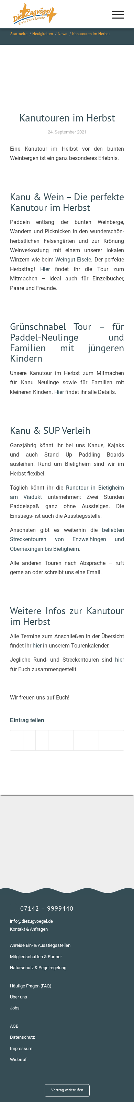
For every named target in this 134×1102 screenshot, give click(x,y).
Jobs (15, 1007)
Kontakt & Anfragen (29, 929)
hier (37, 645)
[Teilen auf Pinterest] (54, 740)
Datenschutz (22, 1037)
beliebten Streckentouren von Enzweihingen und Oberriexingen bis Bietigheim (67, 539)
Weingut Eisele (73, 259)
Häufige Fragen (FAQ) (31, 985)
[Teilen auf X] (29, 740)
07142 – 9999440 (47, 908)
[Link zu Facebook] (108, 1083)
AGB (14, 1026)
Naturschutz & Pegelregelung (38, 967)
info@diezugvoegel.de (31, 921)
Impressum (21, 1048)
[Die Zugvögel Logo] (55, 14)
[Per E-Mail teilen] (117, 740)
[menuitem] (114, 14)
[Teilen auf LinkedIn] (67, 740)
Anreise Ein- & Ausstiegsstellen (40, 945)
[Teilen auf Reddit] (105, 740)
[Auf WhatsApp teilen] (42, 740)
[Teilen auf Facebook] (16, 740)
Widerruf (18, 1059)
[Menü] (114, 14)
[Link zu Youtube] (119, 1083)
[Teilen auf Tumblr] (80, 740)
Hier (45, 269)
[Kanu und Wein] (67, 82)
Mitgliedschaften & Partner (36, 956)
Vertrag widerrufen (67, 1090)
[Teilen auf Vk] (92, 740)
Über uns (18, 996)
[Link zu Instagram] (98, 1083)
